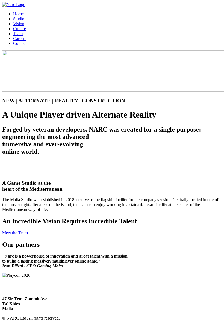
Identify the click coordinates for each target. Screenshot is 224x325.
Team (18, 33)
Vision (18, 23)
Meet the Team (15, 232)
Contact (19, 43)
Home (18, 14)
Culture (19, 28)
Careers (19, 38)
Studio (18, 18)
